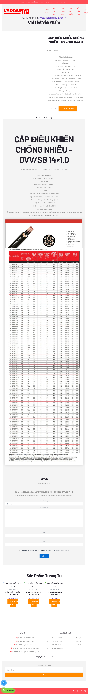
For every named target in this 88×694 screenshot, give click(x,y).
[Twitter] (73, 691)
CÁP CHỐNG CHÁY (63, 11)
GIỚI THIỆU (86, 11)
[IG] (85, 691)
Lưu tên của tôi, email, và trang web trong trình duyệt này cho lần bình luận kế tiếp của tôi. (45, 550)
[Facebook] (77, 691)
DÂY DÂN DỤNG (78, 11)
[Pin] (81, 691)
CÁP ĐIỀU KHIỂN (71, 11)
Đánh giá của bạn (44, 501)
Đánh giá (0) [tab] (48, 118)
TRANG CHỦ (46, 11)
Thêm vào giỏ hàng (68, 108)
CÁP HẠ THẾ (54, 11)
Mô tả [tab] (38, 118)
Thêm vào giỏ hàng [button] (14, 603)
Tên (44, 532)
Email (44, 541)
